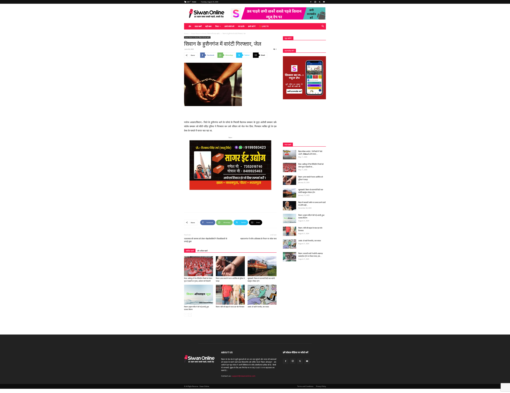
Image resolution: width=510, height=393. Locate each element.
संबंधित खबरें (190, 251)
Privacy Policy (321, 386)
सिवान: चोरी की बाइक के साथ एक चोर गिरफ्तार (230, 307)
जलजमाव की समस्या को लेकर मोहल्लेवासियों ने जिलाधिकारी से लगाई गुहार (205, 240)
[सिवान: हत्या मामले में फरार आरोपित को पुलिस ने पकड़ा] (230, 266)
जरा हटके (241, 26)
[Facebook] (311, 2)
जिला (217, 26)
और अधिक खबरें (202, 251)
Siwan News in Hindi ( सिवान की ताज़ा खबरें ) (205, 33)
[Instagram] (315, 2)
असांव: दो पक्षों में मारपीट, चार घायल (258, 307)
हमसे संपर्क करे (229, 26)
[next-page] (190, 314)
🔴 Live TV (264, 26)
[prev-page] (185, 314)
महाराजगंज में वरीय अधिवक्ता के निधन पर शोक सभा (258, 239)
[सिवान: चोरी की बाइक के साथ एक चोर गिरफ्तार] (230, 295)
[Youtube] (324, 2)
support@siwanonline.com (243, 376)
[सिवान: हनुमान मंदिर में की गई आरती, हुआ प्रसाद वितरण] (198, 295)
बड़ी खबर (208, 26)
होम (190, 26)
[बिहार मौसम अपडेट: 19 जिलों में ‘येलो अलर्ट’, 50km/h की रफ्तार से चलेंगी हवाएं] (289, 154)
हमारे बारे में (251, 26)
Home (186, 33)
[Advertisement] (230, 113)
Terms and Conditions (305, 386)
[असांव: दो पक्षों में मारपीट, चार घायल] (262, 295)
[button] (323, 26)
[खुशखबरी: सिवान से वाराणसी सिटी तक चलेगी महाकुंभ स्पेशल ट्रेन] (262, 266)
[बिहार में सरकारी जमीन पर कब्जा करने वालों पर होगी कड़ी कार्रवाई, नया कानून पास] (289, 205)
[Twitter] (320, 2)
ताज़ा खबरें (198, 26)
